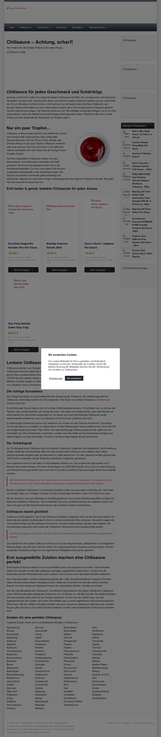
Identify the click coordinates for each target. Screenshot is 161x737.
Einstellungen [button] (56, 378)
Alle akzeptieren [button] (74, 378)
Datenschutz (71, 369)
